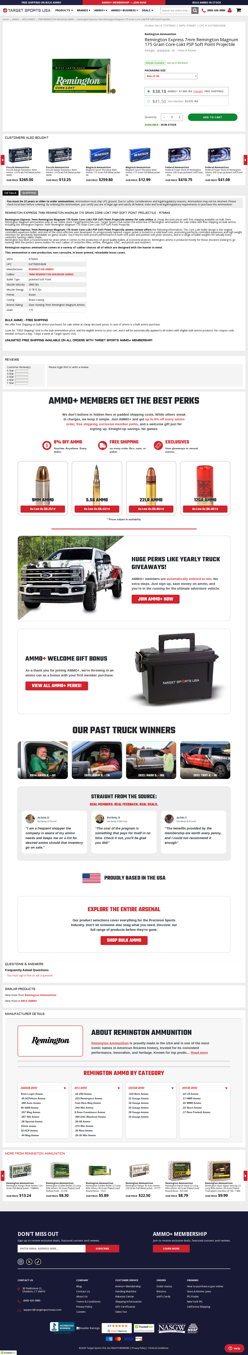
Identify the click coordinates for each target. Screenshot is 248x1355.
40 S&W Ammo (30, 1107)
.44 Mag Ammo (30, 1135)
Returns (161, 1291)
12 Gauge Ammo (139, 1098)
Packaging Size (155, 70)
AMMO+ (99, 10)
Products (62, 10)
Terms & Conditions (88, 1301)
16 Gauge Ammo (139, 1103)
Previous (3, 160)
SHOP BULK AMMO (124, 940)
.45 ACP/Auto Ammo (33, 1098)
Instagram (21, 1262)
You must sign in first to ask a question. (30, 975)
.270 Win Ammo (84, 1126)
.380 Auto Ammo (31, 1103)
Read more (199, 1052)
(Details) (198, 91)
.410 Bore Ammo (139, 1093)
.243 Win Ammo (84, 1107)
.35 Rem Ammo (84, 1130)
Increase (179, 117)
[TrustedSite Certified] (144, 1328)
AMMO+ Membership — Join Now (124, 2)
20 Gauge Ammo (139, 1107)
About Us (81, 1296)
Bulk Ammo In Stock (206, 2)
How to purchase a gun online (205, 1286)
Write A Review (187, 50)
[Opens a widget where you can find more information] (234, 1348)
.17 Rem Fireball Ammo (196, 1112)
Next (245, 160)
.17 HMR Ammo (191, 1098)
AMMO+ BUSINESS (123, 10)
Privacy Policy (84, 1306)
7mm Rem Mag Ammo (88, 1103)
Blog (79, 1286)
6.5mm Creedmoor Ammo (90, 1112)
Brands (82, 10)
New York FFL (195, 1301)
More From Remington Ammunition (35, 1153)
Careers (81, 1311)
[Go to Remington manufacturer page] (50, 1040)
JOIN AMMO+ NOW (155, 599)
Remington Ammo (41, 269)
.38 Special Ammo (32, 1121)
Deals (146, 10)
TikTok (38, 1262)
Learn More (171, 1248)
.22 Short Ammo (192, 1107)
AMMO (15, 19)
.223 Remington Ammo (88, 1098)
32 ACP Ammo (29, 1130)
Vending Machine (125, 1291)
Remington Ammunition (40, 995)
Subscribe (102, 1248)
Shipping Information (128, 1301)
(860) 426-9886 (216, 10)
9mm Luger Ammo (32, 1093)
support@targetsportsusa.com (42, 1309)
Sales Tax (121, 1311)
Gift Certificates (125, 1306)
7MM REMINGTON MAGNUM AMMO (56, 19)
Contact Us (83, 1291)
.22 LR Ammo (190, 1093)
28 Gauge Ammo (139, 1112)
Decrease (164, 117)
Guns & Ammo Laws (199, 1291)
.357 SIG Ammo (30, 1116)
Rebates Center (124, 1296)
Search (194, 10)
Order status (164, 1286)
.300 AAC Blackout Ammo (90, 1116)
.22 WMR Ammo (191, 1103)
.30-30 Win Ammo (85, 1135)
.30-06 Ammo (82, 1121)
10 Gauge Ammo (139, 1116)
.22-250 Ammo (83, 1093)
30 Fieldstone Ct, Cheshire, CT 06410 (33, 1290)
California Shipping (198, 1306)
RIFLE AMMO (28, 19)
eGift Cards (163, 1296)
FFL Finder (193, 1296)
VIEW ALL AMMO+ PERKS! (57, 685)
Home (6, 19)
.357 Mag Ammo (30, 1112)
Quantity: (151, 117)
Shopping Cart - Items (238, 10)
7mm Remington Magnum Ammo (51, 274)
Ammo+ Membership (128, 1286)
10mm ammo (28, 1126)
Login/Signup (229, 10)
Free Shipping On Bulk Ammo (41, 2)
